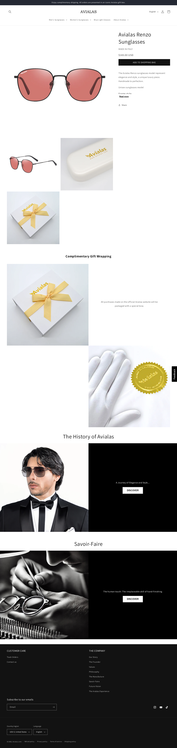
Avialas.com (17, 742)
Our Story (93, 657)
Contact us (12, 662)
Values (92, 667)
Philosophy (94, 672)
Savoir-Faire (94, 681)
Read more (124, 96)
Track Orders (12, 657)
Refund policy (29, 741)
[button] (10, 12)
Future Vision (95, 686)
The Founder (95, 662)
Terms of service (56, 741)
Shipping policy (70, 741)
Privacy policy (42, 741)
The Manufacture (96, 676)
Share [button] (124, 105)
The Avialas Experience (99, 691)
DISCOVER (133, 490)
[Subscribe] (53, 707)
